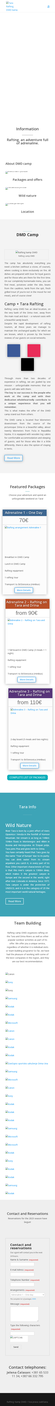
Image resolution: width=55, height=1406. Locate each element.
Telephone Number (25, 1279)
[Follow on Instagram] (34, 350)
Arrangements (22, 1290)
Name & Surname (24, 1259)
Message (19, 1303)
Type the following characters (25, 1327)
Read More (13, 458)
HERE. (34, 1299)
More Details (24, 590)
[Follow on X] (27, 364)
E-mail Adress (22, 1269)
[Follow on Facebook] (13, 350)
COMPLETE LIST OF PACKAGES (27, 777)
